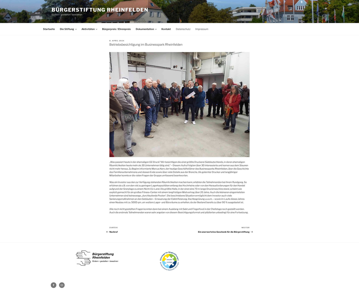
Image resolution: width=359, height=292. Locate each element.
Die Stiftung (67, 29)
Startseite (49, 29)
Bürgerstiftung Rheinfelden (100, 10)
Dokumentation (145, 29)
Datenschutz (183, 29)
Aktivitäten (88, 29)
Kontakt (166, 29)
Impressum (201, 29)
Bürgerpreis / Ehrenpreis (116, 29)
